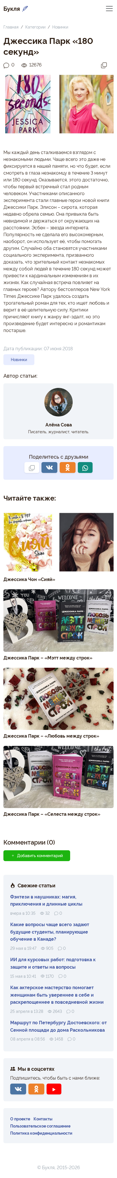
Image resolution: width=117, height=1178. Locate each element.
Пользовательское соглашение (40, 1125)
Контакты (43, 1118)
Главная (10, 26)
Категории (35, 26)
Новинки (60, 26)
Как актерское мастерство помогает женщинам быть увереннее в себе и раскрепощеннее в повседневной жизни (57, 994)
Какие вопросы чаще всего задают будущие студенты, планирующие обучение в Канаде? (49, 931)
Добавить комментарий (40, 855)
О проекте (20, 1118)
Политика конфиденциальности (41, 1133)
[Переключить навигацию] (109, 8)
